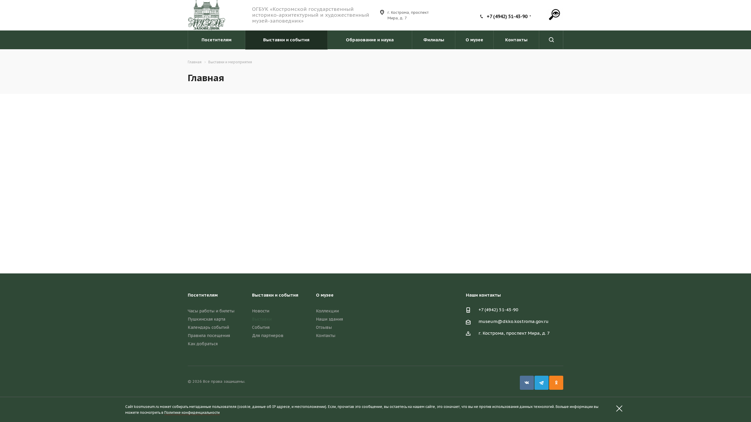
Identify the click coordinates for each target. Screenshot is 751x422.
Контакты (516, 39)
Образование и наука (370, 39)
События (261, 327)
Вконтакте (527, 383)
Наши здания (329, 319)
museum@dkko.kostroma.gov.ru (513, 321)
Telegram (542, 383)
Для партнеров (267, 335)
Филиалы (433, 39)
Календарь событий (208, 327)
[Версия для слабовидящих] (554, 14)
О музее (474, 39)
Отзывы (324, 327)
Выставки (262, 319)
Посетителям (216, 39)
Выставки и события (286, 39)
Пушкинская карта (206, 319)
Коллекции (327, 311)
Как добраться (203, 343)
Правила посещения (209, 335)
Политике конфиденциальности (192, 412)
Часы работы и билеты (211, 311)
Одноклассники (556, 383)
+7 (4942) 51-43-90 (507, 16)
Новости (260, 311)
